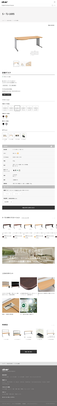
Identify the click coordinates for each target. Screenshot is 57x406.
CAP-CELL (22, 382)
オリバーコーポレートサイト (8, 397)
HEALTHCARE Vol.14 (16, 91)
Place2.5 (4, 382)
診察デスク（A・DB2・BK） (7, 236)
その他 (32, 389)
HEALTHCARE (9, 20)
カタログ (27, 376)
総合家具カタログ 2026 (6, 91)
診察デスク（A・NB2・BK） (28, 236)
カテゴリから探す (5, 376)
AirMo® (48, 382)
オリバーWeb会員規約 (16, 403)
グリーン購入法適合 (12, 85)
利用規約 (24, 403)
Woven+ (17, 382)
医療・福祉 (17, 389)
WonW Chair (28, 382)
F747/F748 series (5, 383)
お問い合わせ (11, 394)
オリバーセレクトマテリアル (35, 376)
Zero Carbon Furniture (36, 382)
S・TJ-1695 (16, 20)
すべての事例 (4, 389)
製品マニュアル (18, 394)
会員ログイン (17, 190)
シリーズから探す (21, 376)
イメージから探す (13, 376)
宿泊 (13, 389)
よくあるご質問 (5, 394)
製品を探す (4, 374)
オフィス (10, 389)
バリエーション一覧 (25, 217)
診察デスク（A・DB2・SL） (18, 236)
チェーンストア (27, 389)
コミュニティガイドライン (32, 403)
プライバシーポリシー (6, 403)
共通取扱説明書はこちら (13, 198)
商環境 (22, 389)
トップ (3, 20)
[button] (53, 146)
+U (14, 382)
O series (44, 382)
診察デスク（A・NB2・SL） (39, 236)
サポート (4, 392)
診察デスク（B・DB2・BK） (49, 236)
